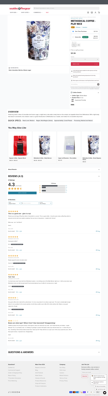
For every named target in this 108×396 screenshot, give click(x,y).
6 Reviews (78, 27)
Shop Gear (13, 12)
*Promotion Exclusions (14, 378)
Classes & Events (40, 378)
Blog (36, 370)
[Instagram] (11, 392)
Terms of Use (63, 378)
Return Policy (12, 375)
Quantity (72, 56)
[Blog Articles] (91, 12)
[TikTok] (9, 392)
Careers (62, 373)
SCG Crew (63, 370)
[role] (85, 64)
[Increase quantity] (97, 59)
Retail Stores (38, 375)
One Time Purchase (81, 31)
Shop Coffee (25, 12)
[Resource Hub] (87, 12)
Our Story (62, 367)
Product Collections (40, 386)
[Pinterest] (15, 392)
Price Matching (12, 381)
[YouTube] (19, 392)
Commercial (37, 12)
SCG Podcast (39, 373)
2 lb (78, 45)
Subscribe (78, 37)
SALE (47, 12)
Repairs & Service (40, 367)
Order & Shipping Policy (15, 373)
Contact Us (11, 367)
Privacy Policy (64, 381)
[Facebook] (13, 392)
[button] (53, 185)
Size (74, 42)
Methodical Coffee (91, 17)
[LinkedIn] (17, 392)
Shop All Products (40, 383)
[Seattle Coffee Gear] (20, 8)
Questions (85, 27)
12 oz (74, 45)
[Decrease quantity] (72, 59)
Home (72, 17)
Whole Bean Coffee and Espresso (80, 17)
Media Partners (64, 375)
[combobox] (14, 203)
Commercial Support (14, 370)
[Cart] (98, 12)
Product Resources (40, 381)
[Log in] (94, 12)
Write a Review (22, 192)
